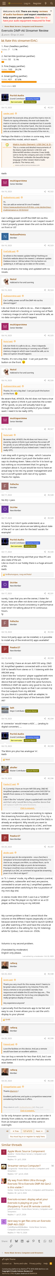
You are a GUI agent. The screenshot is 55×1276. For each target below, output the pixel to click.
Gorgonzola (12, 1168)
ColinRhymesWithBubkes (18, 1227)
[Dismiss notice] (50, 11)
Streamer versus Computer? (24, 1165)
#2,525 (51, 335)
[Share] (45, 107)
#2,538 (51, 974)
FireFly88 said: (9, 251)
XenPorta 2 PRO (8, 1273)
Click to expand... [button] (27, 808)
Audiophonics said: (11, 197)
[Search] (51, 3)
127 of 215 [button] (27, 1131)
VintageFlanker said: (12, 1086)
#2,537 (51, 847)
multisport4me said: (12, 295)
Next (38, 1131)
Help (46, 1263)
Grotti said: (8, 979)
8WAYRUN (33, 1273)
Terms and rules (20, 1263)
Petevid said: (8, 1044)
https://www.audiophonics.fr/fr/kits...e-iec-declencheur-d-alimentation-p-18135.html (27, 208)
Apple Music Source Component (26, 1151)
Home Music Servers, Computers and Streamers (27, 1155)
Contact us (6, 1263)
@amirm (14, 1091)
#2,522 (51, 191)
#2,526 (51, 380)
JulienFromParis (14, 1209)
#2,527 (51, 429)
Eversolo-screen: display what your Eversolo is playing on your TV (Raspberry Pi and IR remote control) (29, 1203)
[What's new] (46, 3)
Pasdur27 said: (9, 784)
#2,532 (51, 632)
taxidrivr (11, 1154)
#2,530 (51, 552)
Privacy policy (35, 1263)
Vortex (10, 1190)
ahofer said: (8, 852)
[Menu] (4, 3)
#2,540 (51, 1081)
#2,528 (51, 495)
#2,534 (51, 718)
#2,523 (51, 245)
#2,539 (51, 1038)
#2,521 (51, 107)
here (42, 17)
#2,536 (51, 778)
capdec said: (8, 113)
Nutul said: (8, 341)
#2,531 (51, 593)
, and (18, 574)
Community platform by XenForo (25, 1269)
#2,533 (51, 658)
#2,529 (51, 518)
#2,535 (51, 746)
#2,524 (51, 290)
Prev (16, 1131)
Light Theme (9, 1259)
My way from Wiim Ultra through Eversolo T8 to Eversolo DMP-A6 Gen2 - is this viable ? (30, 1183)
